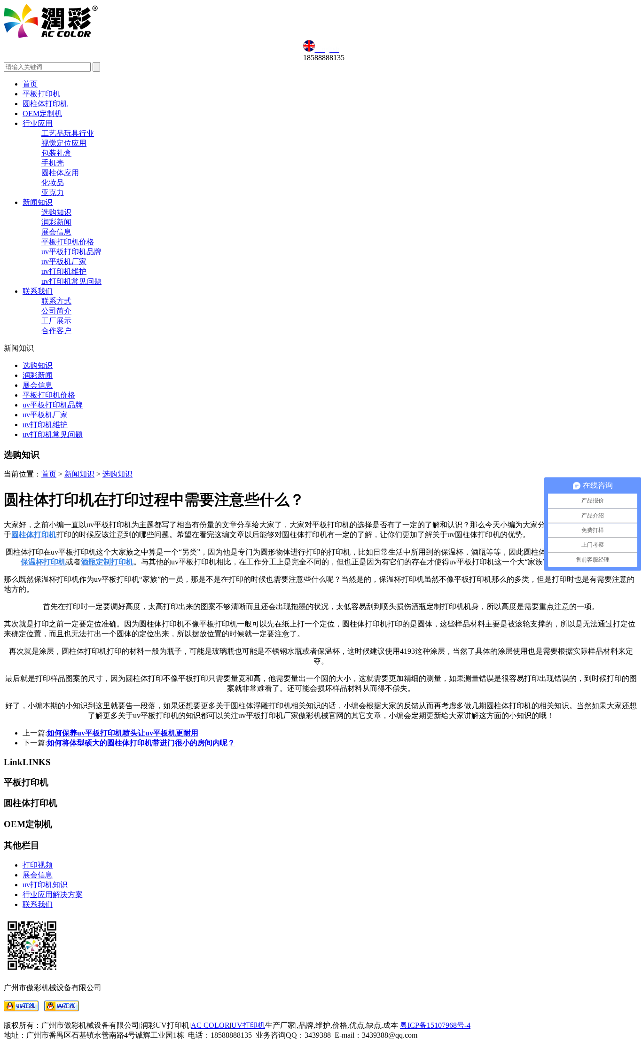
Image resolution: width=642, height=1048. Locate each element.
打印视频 (38, 865)
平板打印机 (41, 94)
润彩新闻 (56, 222)
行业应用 (38, 123)
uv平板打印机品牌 (71, 252)
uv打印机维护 (63, 271)
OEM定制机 (42, 113)
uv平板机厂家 (63, 262)
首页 (30, 84)
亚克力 (52, 192)
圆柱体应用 (60, 173)
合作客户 (56, 331)
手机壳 (52, 163)
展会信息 (56, 232)
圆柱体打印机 (45, 104)
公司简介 (56, 311)
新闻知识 (38, 202)
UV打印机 (248, 1025)
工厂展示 (56, 321)
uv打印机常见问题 (71, 281)
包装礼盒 (56, 153)
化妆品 (52, 183)
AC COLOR (210, 1025)
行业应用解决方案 (53, 895)
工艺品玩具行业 (67, 133)
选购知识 (56, 212)
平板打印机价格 (67, 242)
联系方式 (56, 301)
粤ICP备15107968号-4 (435, 1025)
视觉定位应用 (63, 143)
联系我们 (38, 291)
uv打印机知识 (45, 885)
